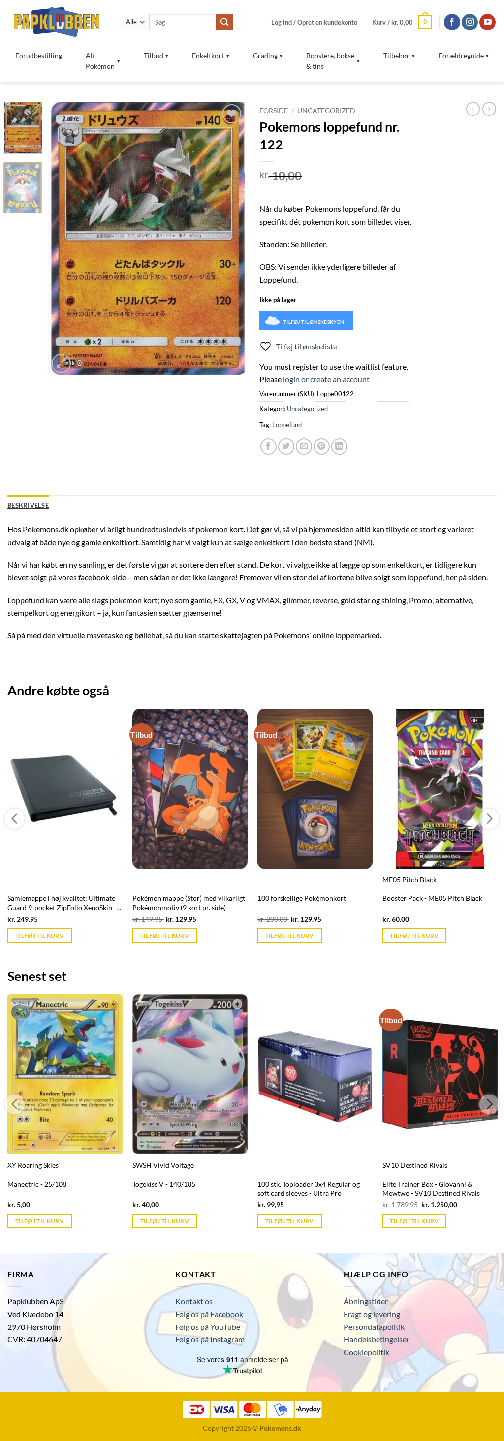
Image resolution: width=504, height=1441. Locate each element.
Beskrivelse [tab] (28, 505)
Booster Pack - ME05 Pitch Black (432, 898)
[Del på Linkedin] (339, 446)
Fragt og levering (372, 1314)
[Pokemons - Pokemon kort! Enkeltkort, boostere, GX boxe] (56, 21)
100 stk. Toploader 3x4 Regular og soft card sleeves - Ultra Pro (308, 1189)
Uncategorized (326, 111)
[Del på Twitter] (286, 446)
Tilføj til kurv (39, 935)
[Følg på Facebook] (452, 22)
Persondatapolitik (374, 1326)
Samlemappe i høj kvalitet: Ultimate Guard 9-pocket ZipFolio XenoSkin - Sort (61, 903)
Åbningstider (366, 1301)
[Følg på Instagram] (470, 22)
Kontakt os (194, 1301)
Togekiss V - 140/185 (163, 1184)
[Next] (228, 238)
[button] (314, 22)
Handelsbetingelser (377, 1339)
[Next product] (473, 108)
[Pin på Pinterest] (322, 446)
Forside (273, 111)
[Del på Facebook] (268, 446)
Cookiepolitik (366, 1351)
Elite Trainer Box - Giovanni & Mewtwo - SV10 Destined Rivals (431, 1189)
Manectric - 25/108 (36, 1184)
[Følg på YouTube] (487, 22)
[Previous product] (489, 108)
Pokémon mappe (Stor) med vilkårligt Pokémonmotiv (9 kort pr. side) (188, 903)
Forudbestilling (38, 55)
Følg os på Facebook (209, 1314)
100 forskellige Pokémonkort (301, 898)
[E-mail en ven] (304, 446)
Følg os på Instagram (210, 1339)
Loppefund (287, 425)
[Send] (224, 22)
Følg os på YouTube (207, 1326)
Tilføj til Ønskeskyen (314, 322)
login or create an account (326, 379)
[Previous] (65, 238)
